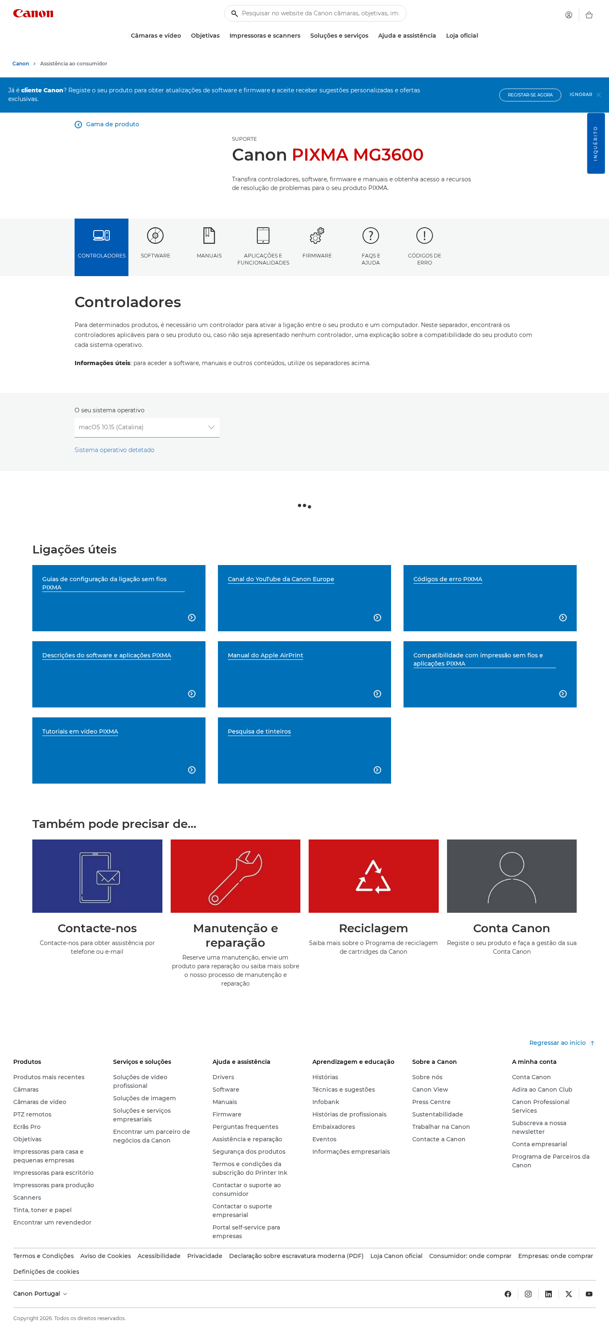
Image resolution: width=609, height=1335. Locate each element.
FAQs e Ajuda (371, 259)
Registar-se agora (530, 95)
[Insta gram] (528, 1294)
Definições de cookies (46, 1271)
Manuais (209, 256)
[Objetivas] (223, 35)
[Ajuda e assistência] (439, 35)
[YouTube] (589, 1294)
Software (155, 256)
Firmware (317, 256)
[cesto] (589, 15)
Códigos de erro (424, 259)
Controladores (102, 256)
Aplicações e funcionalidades (263, 259)
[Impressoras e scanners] (303, 35)
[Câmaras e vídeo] (184, 35)
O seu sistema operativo (110, 410)
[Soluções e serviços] (371, 35)
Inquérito (595, 143)
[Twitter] (569, 1294)
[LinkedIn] (548, 1294)
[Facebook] (508, 1294)
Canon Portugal (37, 1293)
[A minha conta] (568, 15)
